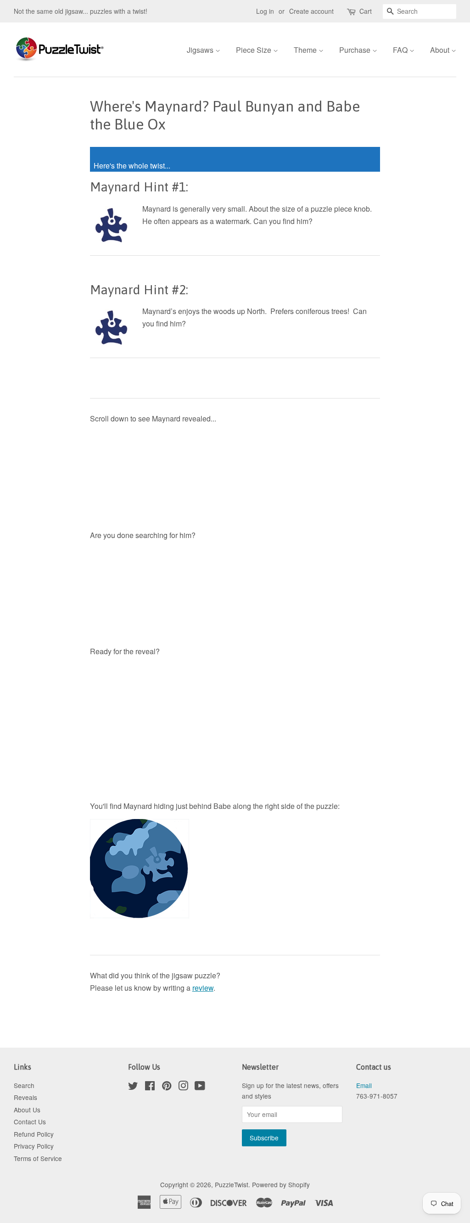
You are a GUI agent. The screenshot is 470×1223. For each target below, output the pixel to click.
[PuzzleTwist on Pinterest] (167, 1087)
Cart (365, 11)
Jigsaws (201, 50)
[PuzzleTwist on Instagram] (183, 1087)
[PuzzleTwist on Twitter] (133, 1087)
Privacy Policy (34, 1145)
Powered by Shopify (281, 1184)
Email (364, 1085)
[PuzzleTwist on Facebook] (150, 1087)
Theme (306, 50)
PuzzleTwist (231, 1184)
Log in (265, 11)
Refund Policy (34, 1134)
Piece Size (254, 50)
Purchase (355, 50)
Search (24, 1085)
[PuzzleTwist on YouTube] (200, 1087)
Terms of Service (38, 1158)
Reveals (25, 1097)
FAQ (401, 50)
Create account (311, 11)
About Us (27, 1109)
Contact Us (30, 1121)
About (440, 50)
